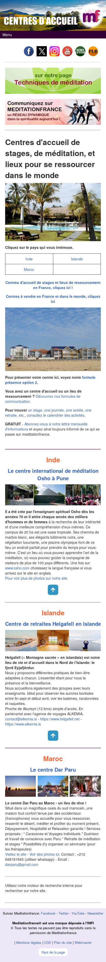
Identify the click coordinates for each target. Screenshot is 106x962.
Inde (29, 258)
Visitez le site (15, 854)
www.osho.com (17, 567)
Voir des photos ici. (45, 854)
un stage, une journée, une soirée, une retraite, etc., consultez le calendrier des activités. (48, 412)
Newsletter (95, 913)
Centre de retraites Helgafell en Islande (53, 623)
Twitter (63, 913)
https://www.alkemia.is (23, 723)
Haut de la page (53, 952)
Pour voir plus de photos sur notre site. (36, 578)
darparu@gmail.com (21, 864)
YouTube (78, 913)
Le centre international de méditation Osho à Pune (53, 474)
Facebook (48, 913)
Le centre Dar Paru (53, 769)
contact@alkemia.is (21, 718)
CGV (47, 942)
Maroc (29, 269)
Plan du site (63, 942)
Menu (7, 34)
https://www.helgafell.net (60, 718)
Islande (77, 258)
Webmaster (83, 942)
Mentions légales (28, 942)
